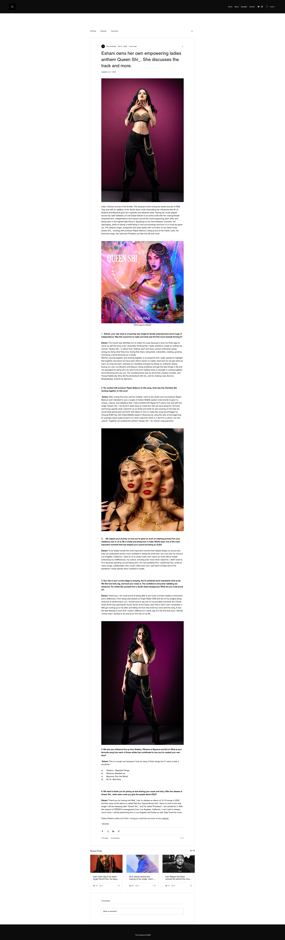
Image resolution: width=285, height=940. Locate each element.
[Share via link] (119, 831)
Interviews (114, 31)
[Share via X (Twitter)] (108, 831)
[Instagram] (262, 7)
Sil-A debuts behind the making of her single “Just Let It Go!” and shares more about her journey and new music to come (142, 877)
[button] (192, 31)
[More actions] (182, 46)
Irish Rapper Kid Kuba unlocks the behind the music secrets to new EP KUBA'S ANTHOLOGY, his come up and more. (178, 877)
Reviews (103, 31)
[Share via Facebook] (102, 831)
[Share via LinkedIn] (113, 831)
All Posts (93, 31)
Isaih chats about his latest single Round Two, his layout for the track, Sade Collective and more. (105, 877)
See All (192, 850)
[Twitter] (259, 7)
